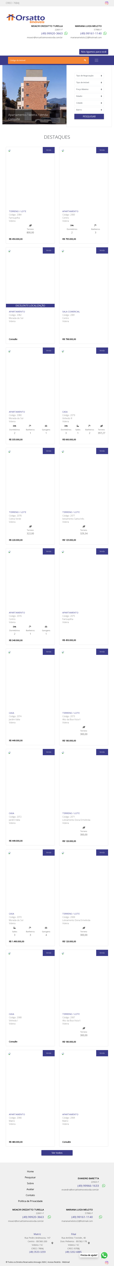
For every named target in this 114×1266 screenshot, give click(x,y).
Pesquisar (89, 116)
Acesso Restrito (54, 1262)
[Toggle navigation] (96, 60)
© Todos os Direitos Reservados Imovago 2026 (26, 1262)
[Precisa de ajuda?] (105, 1255)
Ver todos (57, 1152)
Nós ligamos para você (93, 51)
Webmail (66, 1262)
